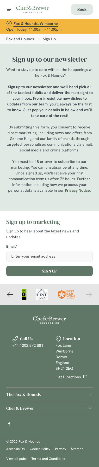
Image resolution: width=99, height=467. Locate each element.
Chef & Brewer (20, 408)
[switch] (86, 240)
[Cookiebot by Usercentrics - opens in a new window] (72, 143)
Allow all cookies (49, 304)
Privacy (60, 449)
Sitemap (77, 449)
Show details (73, 289)
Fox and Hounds (20, 38)
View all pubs (16, 458)
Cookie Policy (40, 449)
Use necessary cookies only (49, 320)
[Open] (9, 9)
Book (82, 9)
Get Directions (68, 377)
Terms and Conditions (48, 458)
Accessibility (15, 449)
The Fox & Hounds (23, 394)
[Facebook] (9, 424)
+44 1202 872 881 (27, 345)
